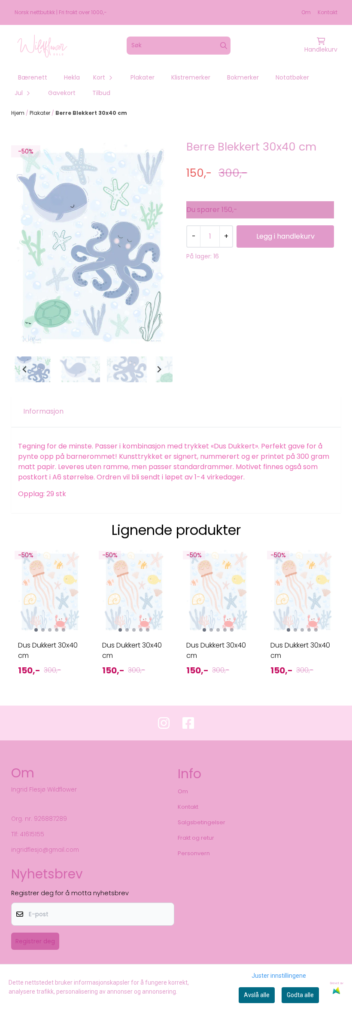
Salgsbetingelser (201, 822)
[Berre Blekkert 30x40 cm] (91, 246)
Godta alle (300, 995)
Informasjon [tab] (43, 411)
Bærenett (32, 77)
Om (306, 12)
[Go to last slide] (25, 369)
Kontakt (327, 12)
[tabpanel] (49, 619)
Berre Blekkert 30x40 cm (91, 113)
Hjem (18, 113)
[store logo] (42, 45)
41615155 (32, 834)
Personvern (194, 853)
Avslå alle (257, 995)
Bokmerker (243, 77)
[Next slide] (159, 369)
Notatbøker (292, 77)
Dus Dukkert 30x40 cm (48, 650)
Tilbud (101, 93)
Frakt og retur (196, 837)
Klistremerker (190, 77)
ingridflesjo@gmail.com (45, 850)
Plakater (142, 77)
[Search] (223, 45)
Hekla (72, 77)
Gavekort (62, 93)
